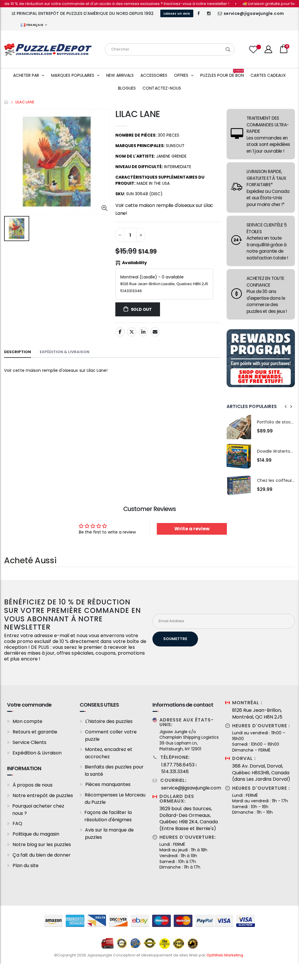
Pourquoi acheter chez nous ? (38, 810)
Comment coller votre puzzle (111, 735)
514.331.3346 (175, 771)
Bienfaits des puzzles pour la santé (114, 770)
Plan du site (26, 865)
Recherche (228, 49)
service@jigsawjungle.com (254, 13)
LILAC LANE (137, 114)
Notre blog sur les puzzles (42, 844)
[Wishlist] (254, 49)
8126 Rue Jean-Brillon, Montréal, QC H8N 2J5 (257, 713)
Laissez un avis (177, 13)
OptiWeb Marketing (225, 955)
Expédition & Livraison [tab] (64, 352)
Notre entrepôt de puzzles (43, 795)
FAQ (17, 823)
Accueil (6, 102)
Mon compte (27, 721)
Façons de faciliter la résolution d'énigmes (108, 816)
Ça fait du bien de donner (42, 855)
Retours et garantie (35, 731)
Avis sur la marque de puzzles (109, 834)
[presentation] (285, 406)
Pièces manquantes (108, 784)
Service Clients (29, 742)
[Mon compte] (268, 49)
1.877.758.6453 (177, 765)
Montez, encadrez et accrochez (108, 753)
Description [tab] (17, 352)
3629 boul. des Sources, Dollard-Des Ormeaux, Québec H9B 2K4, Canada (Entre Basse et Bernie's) (188, 818)
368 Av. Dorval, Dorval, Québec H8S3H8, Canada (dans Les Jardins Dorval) (261, 772)
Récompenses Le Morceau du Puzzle (115, 799)
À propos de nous (33, 785)
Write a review (192, 528)
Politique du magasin (36, 834)
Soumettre (175, 638)
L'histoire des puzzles (109, 721)
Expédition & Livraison (37, 752)
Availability (134, 263)
